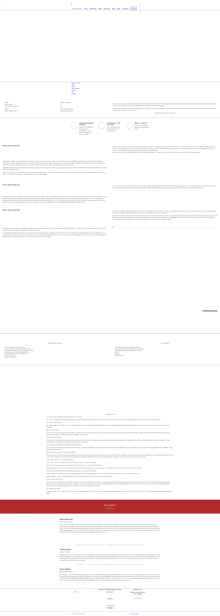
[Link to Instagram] (145, 8)
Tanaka (49, 202)
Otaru (37, 196)
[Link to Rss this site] (148, 8)
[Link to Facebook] (142, 8)
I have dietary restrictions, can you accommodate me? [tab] (60, 459)
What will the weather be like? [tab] (54, 437)
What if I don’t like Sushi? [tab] (53, 430)
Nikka (61, 202)
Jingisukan (5, 167)
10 (216, 311)
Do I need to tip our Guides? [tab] (54, 488)
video (205, 148)
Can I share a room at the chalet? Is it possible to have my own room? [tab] (64, 445)
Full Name (110, 598)
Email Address (110, 592)
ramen (19, 163)
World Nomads (62, 485)
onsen (164, 186)
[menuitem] (86, 9)
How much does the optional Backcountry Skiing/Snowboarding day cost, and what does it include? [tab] (71, 471)
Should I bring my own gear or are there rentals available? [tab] (61, 452)
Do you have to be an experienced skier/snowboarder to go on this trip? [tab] (64, 417)
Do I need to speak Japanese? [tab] (54, 422)
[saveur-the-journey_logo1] (76, 9)
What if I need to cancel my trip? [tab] (55, 479)
